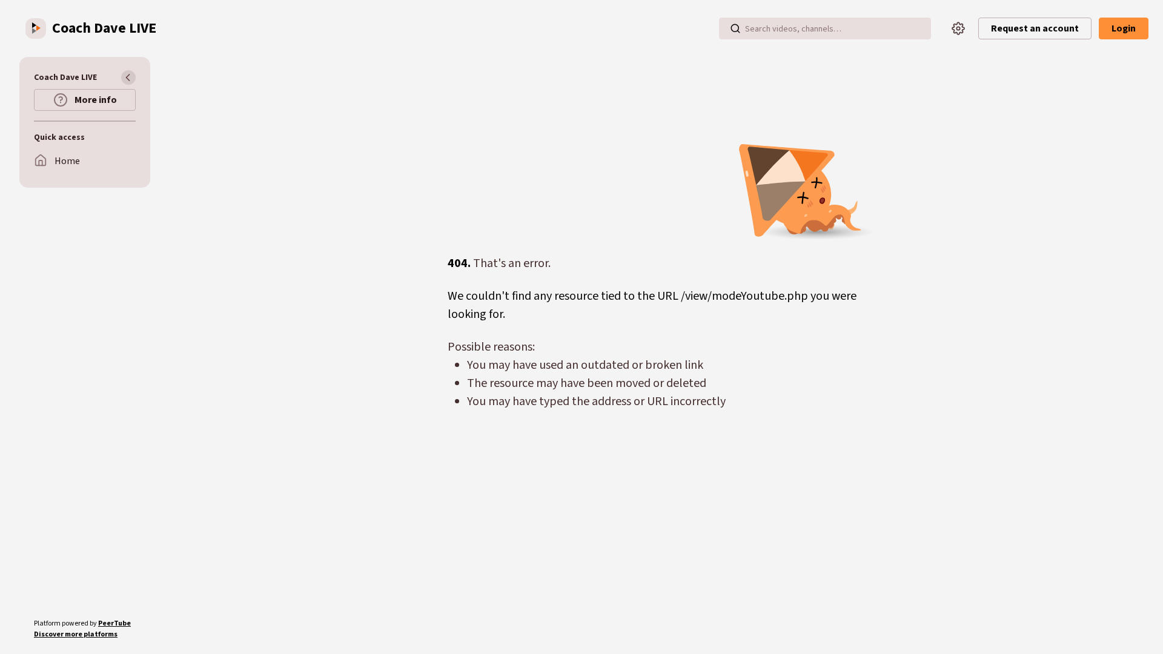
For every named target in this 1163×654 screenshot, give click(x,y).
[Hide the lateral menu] (128, 77)
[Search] (735, 28)
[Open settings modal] (958, 28)
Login (1124, 28)
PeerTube (114, 623)
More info (95, 100)
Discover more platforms (76, 634)
